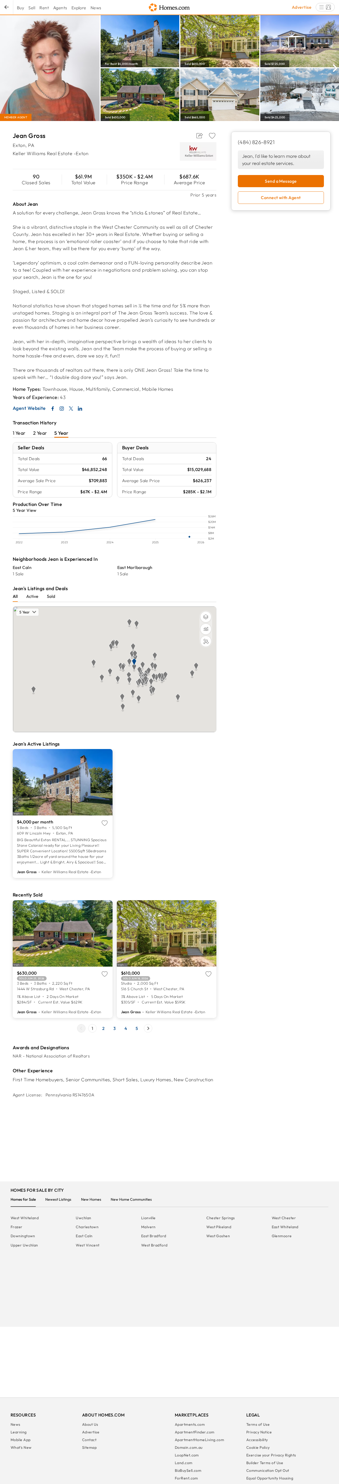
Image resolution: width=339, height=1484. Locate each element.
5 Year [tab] (61, 433)
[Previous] (81, 1028)
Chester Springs (220, 1218)
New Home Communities (131, 1199)
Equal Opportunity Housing (269, 1478)
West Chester (284, 1218)
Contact (89, 1439)
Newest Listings (58, 1199)
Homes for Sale (23, 1199)
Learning (19, 1432)
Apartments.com (190, 1424)
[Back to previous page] (6, 7)
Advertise (301, 7)
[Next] (335, 67)
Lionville (148, 1218)
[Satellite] (205, 641)
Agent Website (29, 408)
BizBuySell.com (188, 1470)
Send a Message (281, 181)
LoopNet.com (187, 1455)
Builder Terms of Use (264, 1462)
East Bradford (153, 1236)
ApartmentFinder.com (195, 1432)
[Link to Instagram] (62, 408)
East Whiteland (285, 1227)
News (96, 7)
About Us (90, 1424)
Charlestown (87, 1227)
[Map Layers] (205, 617)
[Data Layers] (205, 629)
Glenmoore (282, 1236)
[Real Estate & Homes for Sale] (169, 7)
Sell (31, 7)
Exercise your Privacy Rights (271, 1455)
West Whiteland (25, 1218)
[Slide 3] (114, 1028)
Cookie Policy (258, 1447)
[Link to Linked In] (80, 408)
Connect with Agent (281, 197)
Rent (44, 7)
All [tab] (15, 596)
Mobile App (21, 1439)
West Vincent (87, 1245)
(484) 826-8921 (256, 142)
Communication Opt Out (267, 1470)
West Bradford (154, 1245)
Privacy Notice (259, 1432)
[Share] (200, 136)
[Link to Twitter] (71, 408)
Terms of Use (258, 1424)
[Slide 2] (103, 1028)
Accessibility (257, 1439)
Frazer (17, 1227)
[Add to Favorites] (212, 136)
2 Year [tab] (40, 433)
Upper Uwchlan (24, 1245)
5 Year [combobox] (24, 612)
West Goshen (218, 1236)
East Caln (22, 567)
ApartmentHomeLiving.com (199, 1439)
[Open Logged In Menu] (325, 7)
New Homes (91, 1199)
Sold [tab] (51, 596)
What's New (21, 1447)
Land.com (184, 1462)
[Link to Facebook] (53, 408)
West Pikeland (218, 1227)
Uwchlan (83, 1218)
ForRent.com (186, 1478)
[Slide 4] (126, 1028)
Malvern (148, 1227)
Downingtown (23, 1236)
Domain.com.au (189, 1447)
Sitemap (89, 1447)
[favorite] (212, 136)
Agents (60, 7)
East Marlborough (135, 567)
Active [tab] (32, 596)
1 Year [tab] (19, 433)
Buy (20, 7)
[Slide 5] (137, 1028)
